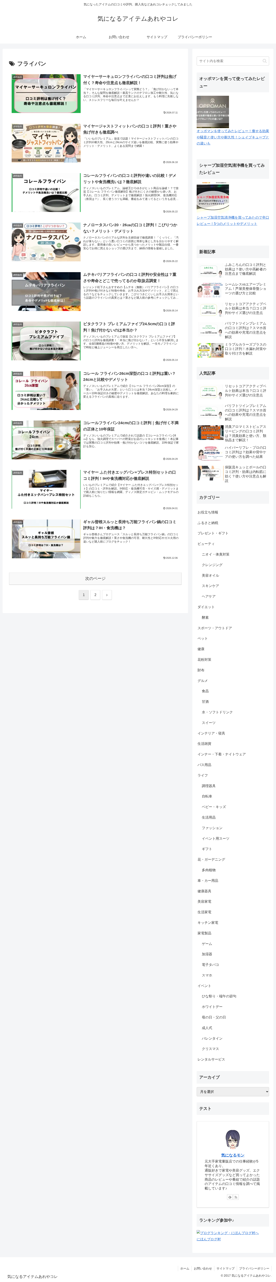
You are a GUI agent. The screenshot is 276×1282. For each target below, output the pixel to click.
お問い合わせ (203, 1268)
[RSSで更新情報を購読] (236, 1197)
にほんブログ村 (209, 1239)
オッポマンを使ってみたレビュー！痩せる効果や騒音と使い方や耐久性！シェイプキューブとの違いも (233, 137)
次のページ (95, 578)
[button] (264, 60)
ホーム (184, 1268)
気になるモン (233, 1155)
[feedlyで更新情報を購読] (230, 1197)
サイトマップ (225, 1268)
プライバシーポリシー (254, 1268)
